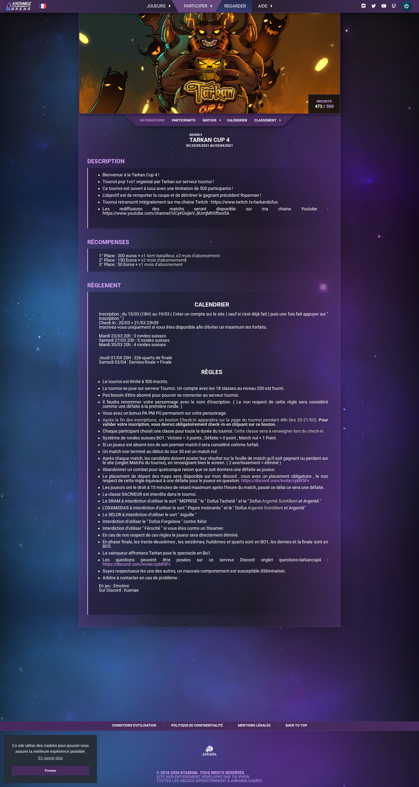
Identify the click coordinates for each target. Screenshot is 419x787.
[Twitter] (374, 6)
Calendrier (237, 120)
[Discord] (363, 6)
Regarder (235, 6)
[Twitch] (394, 6)
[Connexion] (407, 6)
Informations (152, 120)
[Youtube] (384, 6)
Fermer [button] (50, 770)
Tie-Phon (240, 777)
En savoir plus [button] (50, 758)
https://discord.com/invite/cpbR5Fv (275, 480)
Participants (183, 120)
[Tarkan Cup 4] (18, 6)
